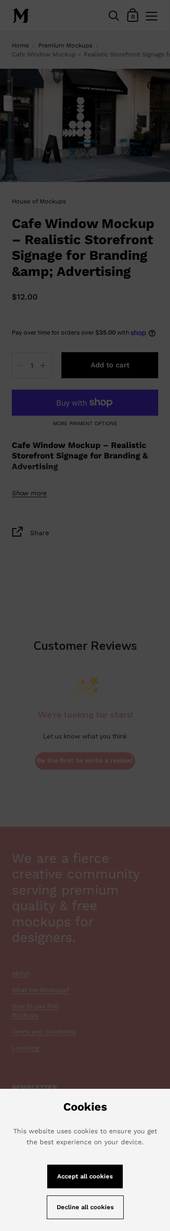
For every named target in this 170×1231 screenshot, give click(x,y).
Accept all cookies (85, 1176)
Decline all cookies (85, 1207)
